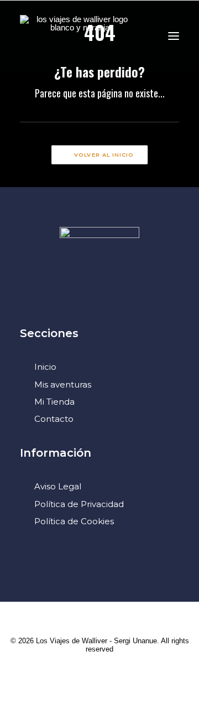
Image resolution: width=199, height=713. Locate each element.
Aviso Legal (57, 486)
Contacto (54, 419)
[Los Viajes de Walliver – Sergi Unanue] (77, 35)
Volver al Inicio (104, 155)
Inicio (45, 366)
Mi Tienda (54, 401)
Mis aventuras (62, 384)
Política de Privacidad (79, 504)
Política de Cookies (74, 521)
